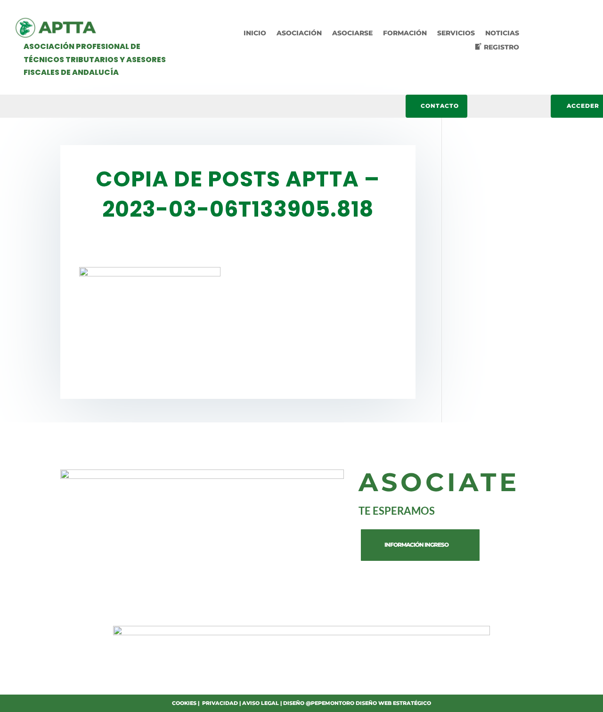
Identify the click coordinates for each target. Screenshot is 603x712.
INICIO (255, 33)
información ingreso (416, 544)
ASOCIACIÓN (299, 33)
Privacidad (220, 703)
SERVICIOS (456, 33)
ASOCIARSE (352, 33)
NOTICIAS (502, 33)
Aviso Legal (260, 703)
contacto (440, 105)
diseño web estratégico (393, 703)
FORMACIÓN (405, 33)
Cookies (184, 703)
